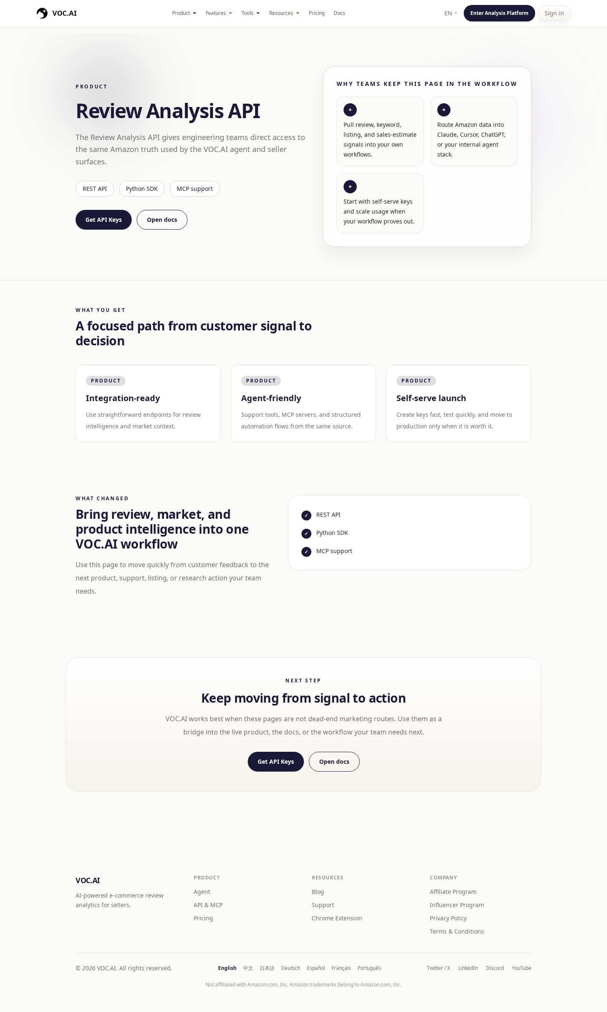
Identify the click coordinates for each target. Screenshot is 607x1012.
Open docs (162, 219)
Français (341, 968)
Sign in (554, 13)
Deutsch (290, 968)
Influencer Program (457, 905)
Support (323, 905)
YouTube (521, 968)
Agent (202, 892)
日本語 (267, 968)
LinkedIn (468, 968)
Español (316, 968)
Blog (318, 892)
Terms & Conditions (457, 931)
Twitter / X (438, 968)
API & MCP (208, 905)
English (227, 968)
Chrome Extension (337, 918)
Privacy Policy (448, 918)
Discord (495, 968)
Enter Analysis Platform (499, 13)
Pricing (317, 13)
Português (369, 968)
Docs (339, 13)
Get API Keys (103, 219)
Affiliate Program (453, 892)
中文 (248, 968)
